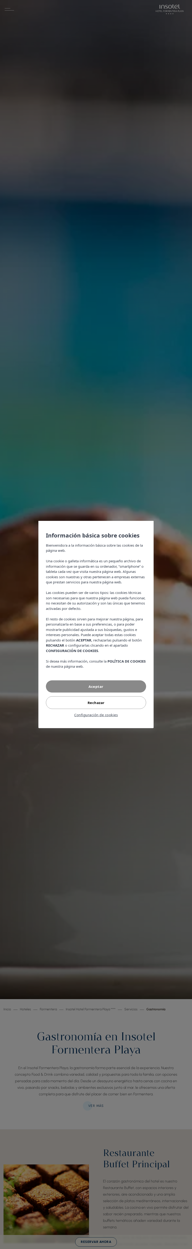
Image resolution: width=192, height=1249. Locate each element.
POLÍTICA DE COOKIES (126, 661)
